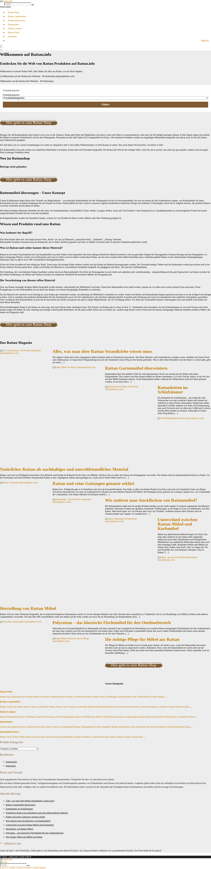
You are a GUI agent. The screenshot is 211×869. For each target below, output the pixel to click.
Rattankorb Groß (126, 727)
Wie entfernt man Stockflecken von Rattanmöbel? (151, 500)
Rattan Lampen (15, 28)
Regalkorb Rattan (110, 727)
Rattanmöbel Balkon (104, 706)
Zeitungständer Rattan (91, 727)
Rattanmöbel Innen (16, 20)
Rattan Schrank (117, 737)
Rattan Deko (13, 32)
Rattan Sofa (44, 737)
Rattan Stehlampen (8, 717)
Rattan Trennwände (134, 737)
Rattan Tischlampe (26, 717)
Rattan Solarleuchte (167, 717)
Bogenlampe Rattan (148, 717)
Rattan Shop (13, 12)
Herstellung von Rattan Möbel (28, 608)
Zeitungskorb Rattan (70, 727)
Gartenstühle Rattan (46, 706)
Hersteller (12, 36)
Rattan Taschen (53, 727)
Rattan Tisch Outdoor (66, 706)
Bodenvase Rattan (41, 696)
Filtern (106, 104)
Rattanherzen (125, 696)
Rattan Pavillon (182, 706)
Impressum (11, 766)
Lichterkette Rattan (185, 717)
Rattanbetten (68, 737)
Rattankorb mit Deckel (145, 727)
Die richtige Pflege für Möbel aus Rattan (142, 639)
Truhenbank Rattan (100, 737)
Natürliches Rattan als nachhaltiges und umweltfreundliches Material (64, 469)
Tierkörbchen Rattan (35, 727)
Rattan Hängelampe (65, 717)
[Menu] (1, 46)
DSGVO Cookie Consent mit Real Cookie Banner (23, 867)
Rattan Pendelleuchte (84, 717)
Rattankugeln (112, 696)
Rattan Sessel (32, 737)
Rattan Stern (98, 696)
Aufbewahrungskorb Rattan (12, 727)
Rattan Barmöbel (82, 737)
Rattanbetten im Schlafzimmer (173, 389)
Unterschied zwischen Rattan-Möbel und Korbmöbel (178, 524)
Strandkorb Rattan (149, 706)
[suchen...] (32, 4)
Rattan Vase (5, 696)
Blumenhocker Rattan (22, 696)
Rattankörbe (13, 24)
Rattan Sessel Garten (26, 706)
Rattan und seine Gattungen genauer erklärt (93, 483)
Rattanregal (56, 737)
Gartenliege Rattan (85, 706)
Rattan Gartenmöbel (17, 16)
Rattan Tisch (5, 737)
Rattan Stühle (18, 737)
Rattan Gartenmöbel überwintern (136, 368)
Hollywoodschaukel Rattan (127, 706)
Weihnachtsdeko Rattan (61, 696)
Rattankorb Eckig (182, 727)
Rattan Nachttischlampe (106, 717)
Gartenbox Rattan (166, 706)
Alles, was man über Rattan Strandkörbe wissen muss (102, 351)
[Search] (1, 49)
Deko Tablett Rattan (141, 696)
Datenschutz (11, 762)
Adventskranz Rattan (82, 696)
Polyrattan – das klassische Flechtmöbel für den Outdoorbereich (112, 622)
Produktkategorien (11, 95)
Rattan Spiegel (157, 696)
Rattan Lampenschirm (128, 717)
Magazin (205, 40)
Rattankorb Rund (165, 727)
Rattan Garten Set (8, 706)
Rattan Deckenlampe (45, 717)
